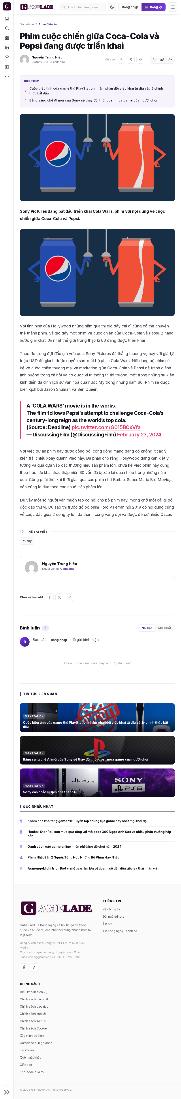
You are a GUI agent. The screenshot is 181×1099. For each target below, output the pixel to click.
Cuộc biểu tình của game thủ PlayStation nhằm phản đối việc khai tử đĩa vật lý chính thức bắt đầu (96, 90)
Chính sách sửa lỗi (33, 1014)
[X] (131, 60)
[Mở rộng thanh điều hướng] (6, 1092)
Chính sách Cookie (33, 1028)
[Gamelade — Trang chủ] (6, 6)
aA (162, 59)
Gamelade (27, 24)
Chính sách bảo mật (34, 999)
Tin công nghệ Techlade (120, 931)
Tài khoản (27, 1050)
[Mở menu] (172, 7)
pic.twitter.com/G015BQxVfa (106, 427)
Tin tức (107, 924)
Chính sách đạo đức (34, 1006)
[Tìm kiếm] (6, 28)
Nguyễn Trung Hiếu (47, 57)
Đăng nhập (130, 7)
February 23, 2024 (139, 435)
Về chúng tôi (112, 909)
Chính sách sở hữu (33, 1021)
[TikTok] (34, 967)
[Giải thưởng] (6, 57)
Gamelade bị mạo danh (36, 1043)
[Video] (6, 66)
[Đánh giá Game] (6, 37)
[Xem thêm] (6, 76)
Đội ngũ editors (113, 916)
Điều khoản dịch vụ (33, 992)
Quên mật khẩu (30, 1057)
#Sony (27, 541)
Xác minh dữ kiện (32, 1035)
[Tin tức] (6, 47)
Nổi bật (147, 628)
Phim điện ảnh (48, 24)
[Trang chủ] (6, 18)
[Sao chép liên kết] (140, 60)
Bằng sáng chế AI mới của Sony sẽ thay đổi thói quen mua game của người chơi (93, 100)
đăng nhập (59, 640)
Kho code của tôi (32, 1072)
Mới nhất (164, 628)
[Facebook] (121, 60)
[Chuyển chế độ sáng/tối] (112, 7)
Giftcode (26, 1065)
